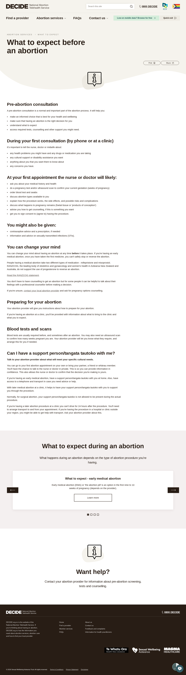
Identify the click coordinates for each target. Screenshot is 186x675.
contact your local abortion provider (41, 290)
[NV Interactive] (21, 612)
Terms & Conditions (56, 669)
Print (150, 63)
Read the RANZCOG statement (23, 275)
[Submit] (131, 6)
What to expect (48, 35)
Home (61, 622)
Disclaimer (84, 669)
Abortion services (49, 18)
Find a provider (17, 18)
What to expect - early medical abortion (93, 478)
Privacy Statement (72, 669)
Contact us (97, 18)
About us (88, 622)
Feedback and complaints (95, 629)
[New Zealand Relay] (165, 6)
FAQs (77, 18)
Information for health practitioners (98, 632)
